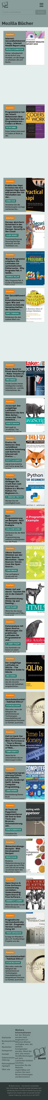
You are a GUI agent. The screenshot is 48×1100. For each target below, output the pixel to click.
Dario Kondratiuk (13, 830)
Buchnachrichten (8, 1042)
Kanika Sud (10, 201)
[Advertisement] (24, 85)
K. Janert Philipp (13, 644)
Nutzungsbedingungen (8, 1064)
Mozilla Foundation (14, 49)
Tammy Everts (12, 752)
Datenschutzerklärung (8, 1059)
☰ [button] (41, 5)
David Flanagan (12, 423)
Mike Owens (11, 676)
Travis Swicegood (13, 933)
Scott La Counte (13, 460)
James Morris (11, 791)
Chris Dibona (11, 570)
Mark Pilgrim (11, 607)
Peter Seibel (11, 127)
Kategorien (7, 1050)
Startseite (6, 1037)
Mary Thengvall (13, 313)
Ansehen (10, 34)
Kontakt (5, 1054)
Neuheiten (6, 1047)
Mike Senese (11, 380)
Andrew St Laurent (14, 901)
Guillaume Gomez (13, 529)
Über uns (6, 1069)
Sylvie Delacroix (13, 706)
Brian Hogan (11, 857)
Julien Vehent (12, 235)
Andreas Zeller (12, 277)
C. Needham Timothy (14, 497)
